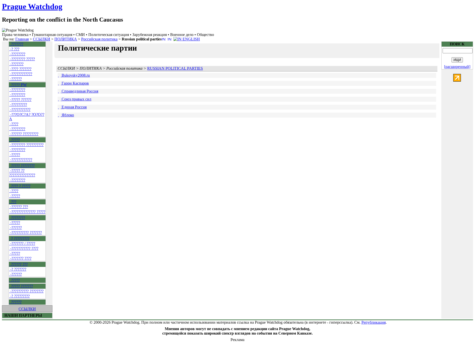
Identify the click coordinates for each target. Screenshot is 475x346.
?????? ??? (18, 264)
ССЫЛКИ (41, 39)
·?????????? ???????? (26, 291)
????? (14, 140)
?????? (15, 302)
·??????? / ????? (22, 243)
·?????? (15, 79)
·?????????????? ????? (27, 212)
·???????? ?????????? (26, 145)
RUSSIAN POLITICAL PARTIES (175, 68)
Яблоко (67, 115)
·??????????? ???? (23, 248)
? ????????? (19, 238)
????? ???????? (22, 165)
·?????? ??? (18, 207)
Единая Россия (74, 107)
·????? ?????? (20, 99)
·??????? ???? (20, 258)
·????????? (18, 104)
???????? (17, 218)
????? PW (18, 85)
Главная (22, 39)
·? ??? (14, 49)
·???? (13, 124)
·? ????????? (19, 296)
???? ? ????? (19, 186)
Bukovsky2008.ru (75, 75)
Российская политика (99, 39)
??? (12, 202)
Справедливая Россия (79, 91)
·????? (14, 155)
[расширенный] (457, 66)
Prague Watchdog (32, 6)
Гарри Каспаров (75, 83)
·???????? (17, 54)
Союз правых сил (76, 99)
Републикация (373, 322)
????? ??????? (21, 286)
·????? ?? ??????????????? (22, 172)
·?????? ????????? (23, 134)
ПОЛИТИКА (65, 39)
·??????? (16, 64)
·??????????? (19, 109)
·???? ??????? (20, 69)
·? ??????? (17, 269)
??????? (16, 44)
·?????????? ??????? (25, 232)
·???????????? (20, 74)
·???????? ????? (22, 59)
